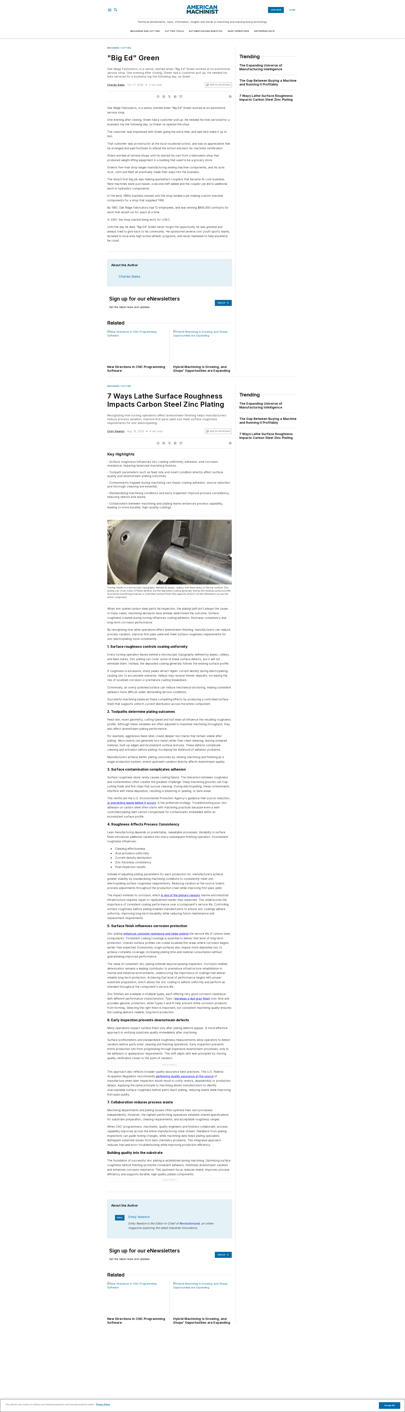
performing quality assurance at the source (185, 1076)
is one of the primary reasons (180, 895)
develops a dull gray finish (192, 998)
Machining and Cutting (145, 31)
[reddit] (175, 96)
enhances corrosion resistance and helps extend (155, 933)
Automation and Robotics (206, 31)
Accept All (389, 1405)
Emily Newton (116, 431)
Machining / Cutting (119, 48)
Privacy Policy (103, 1404)
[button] (109, 10)
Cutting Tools (174, 31)
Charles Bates (116, 84)
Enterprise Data (264, 31)
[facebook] (158, 96)
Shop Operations (238, 31)
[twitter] (169, 96)
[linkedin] (163, 96)
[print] (230, 96)
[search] (115, 10)
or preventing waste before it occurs (131, 802)
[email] (180, 96)
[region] (202, 1405)
